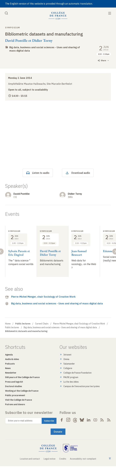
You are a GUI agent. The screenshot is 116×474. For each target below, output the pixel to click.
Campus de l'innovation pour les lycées (81, 386)
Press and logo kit (14, 381)
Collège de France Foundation (77, 372)
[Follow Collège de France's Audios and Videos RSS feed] (109, 420)
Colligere (67, 368)
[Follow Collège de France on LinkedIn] (88, 420)
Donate (58, 431)
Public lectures (12, 327)
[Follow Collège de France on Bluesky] (82, 420)
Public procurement (15, 395)
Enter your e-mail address (20, 420)
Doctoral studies (13, 386)
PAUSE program (70, 377)
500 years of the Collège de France (22, 377)
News (8, 368)
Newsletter (10, 372)
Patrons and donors (15, 404)
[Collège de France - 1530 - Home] (58, 15)
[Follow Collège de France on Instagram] (68, 420)
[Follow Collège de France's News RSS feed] (102, 420)
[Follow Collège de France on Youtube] (95, 420)
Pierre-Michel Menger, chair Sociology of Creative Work (43, 296)
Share (103, 60)
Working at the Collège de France (21, 390)
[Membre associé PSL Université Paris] (70, 448)
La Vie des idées (71, 381)
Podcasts (10, 363)
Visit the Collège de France (18, 400)
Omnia (66, 359)
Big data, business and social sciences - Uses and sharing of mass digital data (57, 303)
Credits (62, 458)
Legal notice (49, 458)
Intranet (67, 354)
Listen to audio (40, 172)
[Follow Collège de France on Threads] (75, 420)
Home (8, 323)
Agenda (9, 354)
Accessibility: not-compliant (83, 458)
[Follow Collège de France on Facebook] (62, 420)
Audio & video (12, 359)
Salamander (69, 363)
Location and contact (30, 458)
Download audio (80, 172)
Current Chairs (41, 323)
